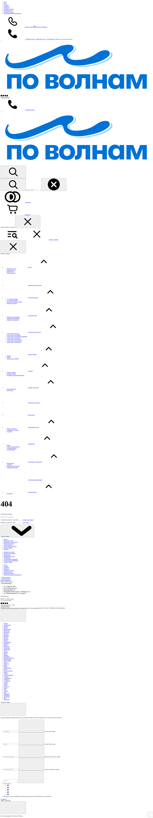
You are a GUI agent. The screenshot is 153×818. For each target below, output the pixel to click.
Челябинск (7, 695)
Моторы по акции (12, 303)
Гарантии (6, 6)
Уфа (5, 692)
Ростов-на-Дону (8, 671)
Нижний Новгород (9, 658)
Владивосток (7, 629)
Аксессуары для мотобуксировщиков (17, 336)
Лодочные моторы (9, 543)
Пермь (5, 666)
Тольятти (6, 686)
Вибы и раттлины (12, 428)
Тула (5, 689)
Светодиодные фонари (13, 446)
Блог (5, 3)
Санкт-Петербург (8, 675)
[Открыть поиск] (13, 172)
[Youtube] (5, 96)
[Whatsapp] (7, 96)
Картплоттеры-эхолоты (13, 466)
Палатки (6, 549)
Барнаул (6, 626)
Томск (5, 688)
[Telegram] (3, 96)
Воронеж (6, 635)
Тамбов (6, 683)
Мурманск (6, 656)
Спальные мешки (11, 448)
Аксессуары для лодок (13, 333)
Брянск (6, 628)
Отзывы (6, 4)
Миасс (5, 653)
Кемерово (6, 643)
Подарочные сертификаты (11, 560)
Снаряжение (7, 557)
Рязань (5, 672)
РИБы (8, 357)
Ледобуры (9, 493)
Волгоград (7, 630)
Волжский (6, 632)
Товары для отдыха (9, 552)
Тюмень (6, 691)
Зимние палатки (11, 372)
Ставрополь (7, 681)
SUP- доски (10, 390)
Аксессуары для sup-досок (14, 339)
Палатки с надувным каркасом (15, 375)
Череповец (7, 696)
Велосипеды (7, 555)
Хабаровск (7, 693)
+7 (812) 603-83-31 (6, 579)
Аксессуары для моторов (14, 335)
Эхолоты (9, 464)
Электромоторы (8, 545)
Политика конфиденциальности (12, 13)
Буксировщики (11, 449)
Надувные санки (11, 389)
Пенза (5, 665)
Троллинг (9, 431)
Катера (9, 356)
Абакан (6, 623)
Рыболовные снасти (9, 556)
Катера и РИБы (8, 548)
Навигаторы (10, 463)
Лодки (5, 539)
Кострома (6, 646)
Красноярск (7, 649)
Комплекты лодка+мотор (10, 542)
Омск (5, 662)
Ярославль (7, 699)
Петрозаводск (7, 668)
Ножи (8, 445)
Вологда (6, 633)
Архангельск (7, 625)
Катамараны (10, 271)
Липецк (6, 652)
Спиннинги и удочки (13, 430)
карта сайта (26, 522)
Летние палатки (11, 374)
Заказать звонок (5, 97)
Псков (5, 669)
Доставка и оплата (9, 9)
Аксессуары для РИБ (12, 358)
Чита (5, 698)
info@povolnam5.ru (6, 580)
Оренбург (6, 663)
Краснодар (7, 648)
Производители (8, 10)
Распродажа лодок (9, 12)
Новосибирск (7, 661)
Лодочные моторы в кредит (14, 302)
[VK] (2, 96)
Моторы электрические (13, 317)
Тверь (5, 685)
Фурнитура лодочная (9, 553)
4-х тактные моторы (12, 300)
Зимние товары (8, 562)
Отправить (4, 799)
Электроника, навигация (10, 559)
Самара (6, 673)
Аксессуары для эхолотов (14, 342)
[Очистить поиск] (53, 184)
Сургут (6, 682)
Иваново (6, 636)
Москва (6, 655)
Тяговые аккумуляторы (13, 318)
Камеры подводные (12, 467)
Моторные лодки (11, 268)
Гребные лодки (11, 270)
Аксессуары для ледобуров (14, 340)
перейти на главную (28, 520)
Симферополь (7, 678)
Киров (5, 645)
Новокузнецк (7, 659)
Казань (6, 640)
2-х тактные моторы (12, 299)
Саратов (6, 676)
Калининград (7, 642)
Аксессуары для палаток (13, 338)
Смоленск (6, 679)
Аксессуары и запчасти (10, 546)
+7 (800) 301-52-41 (6, 577)
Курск (5, 650)
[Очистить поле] (31, 726)
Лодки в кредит (11, 273)
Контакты (6, 7)
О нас (5, 2)
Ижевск (6, 638)
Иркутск (6, 639)
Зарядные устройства (13, 320)
